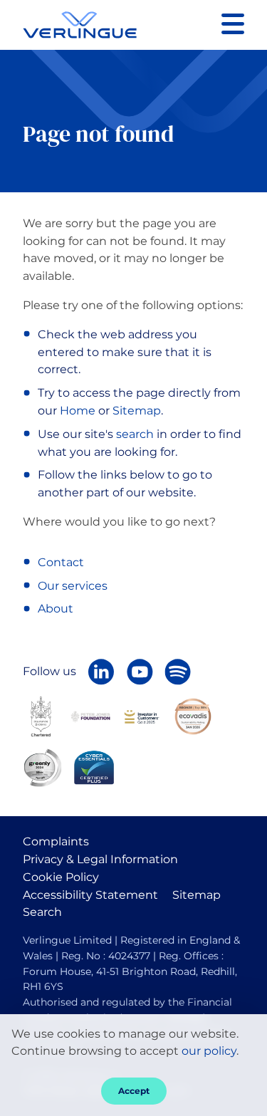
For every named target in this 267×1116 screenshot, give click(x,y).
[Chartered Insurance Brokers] (41, 715)
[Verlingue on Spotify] (177, 671)
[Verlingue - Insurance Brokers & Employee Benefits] (80, 24)
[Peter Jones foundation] (90, 716)
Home (77, 410)
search (135, 434)
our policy (209, 1051)
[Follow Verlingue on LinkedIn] (101, 671)
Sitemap (136, 410)
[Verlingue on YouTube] (139, 671)
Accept (134, 1090)
